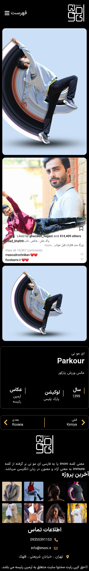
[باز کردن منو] (7, 13)
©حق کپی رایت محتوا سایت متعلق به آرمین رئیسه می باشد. (44, 567)
